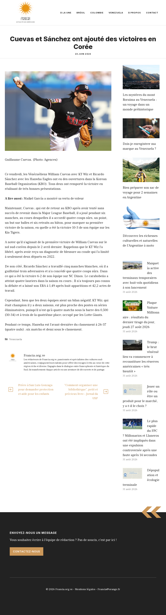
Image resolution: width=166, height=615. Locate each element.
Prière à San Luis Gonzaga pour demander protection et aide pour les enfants (35, 389)
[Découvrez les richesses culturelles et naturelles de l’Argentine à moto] (141, 228)
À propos (134, 12)
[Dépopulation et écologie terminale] (132, 476)
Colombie (96, 12)
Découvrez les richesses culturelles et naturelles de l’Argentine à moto (140, 241)
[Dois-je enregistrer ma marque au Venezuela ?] (141, 136)
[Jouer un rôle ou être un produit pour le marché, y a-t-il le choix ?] (132, 393)
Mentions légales (85, 589)
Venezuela (116, 12)
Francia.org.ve (64, 589)
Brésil (81, 12)
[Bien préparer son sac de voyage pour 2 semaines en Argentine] (141, 180)
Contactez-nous (26, 551)
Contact (152, 12)
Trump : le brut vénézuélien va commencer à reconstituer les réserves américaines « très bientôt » (141, 356)
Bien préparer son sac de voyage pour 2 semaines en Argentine (141, 193)
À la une (65, 12)
